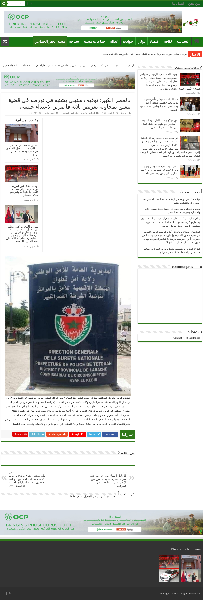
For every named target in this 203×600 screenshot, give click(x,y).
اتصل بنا (178, 4)
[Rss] (30, 3)
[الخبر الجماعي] (190, 21)
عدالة (114, 41)
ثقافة (168, 41)
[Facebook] (27, 3)
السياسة (182, 41)
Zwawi (124, 113)
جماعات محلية (94, 41)
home (197, 41)
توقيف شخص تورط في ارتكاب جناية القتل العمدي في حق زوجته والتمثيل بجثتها (145, 53)
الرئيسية (130, 65)
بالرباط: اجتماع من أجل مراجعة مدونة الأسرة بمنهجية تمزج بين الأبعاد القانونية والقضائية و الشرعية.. (108, 479)
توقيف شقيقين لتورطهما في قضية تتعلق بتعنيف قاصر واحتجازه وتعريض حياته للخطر (23, 190)
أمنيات (118, 65)
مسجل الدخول (92, 496)
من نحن (194, 4)
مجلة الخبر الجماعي (49, 41)
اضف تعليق (50, 113)
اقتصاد (155, 41)
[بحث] (4, 4)
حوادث (128, 41)
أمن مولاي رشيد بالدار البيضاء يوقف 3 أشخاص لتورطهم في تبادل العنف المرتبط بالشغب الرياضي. (159, 124)
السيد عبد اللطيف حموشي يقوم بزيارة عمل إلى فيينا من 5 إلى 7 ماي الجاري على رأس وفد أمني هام (159, 170)
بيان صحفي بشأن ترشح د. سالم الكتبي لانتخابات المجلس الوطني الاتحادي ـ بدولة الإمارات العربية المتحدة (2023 (27, 479)
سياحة (74, 41)
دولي (141, 41)
